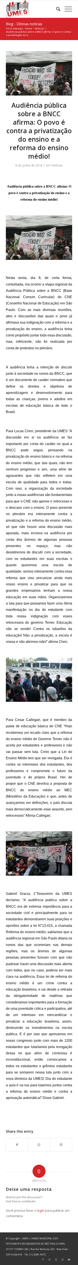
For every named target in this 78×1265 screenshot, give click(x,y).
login (40, 1210)
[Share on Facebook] (17, 1144)
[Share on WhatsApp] (39, 1144)
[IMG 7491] (39, 73)
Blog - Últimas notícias (24, 24)
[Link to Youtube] (69, 1259)
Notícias (57, 165)
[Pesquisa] (56, 9)
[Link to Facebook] (43, 1259)
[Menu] (66, 9)
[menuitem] (56, 9)
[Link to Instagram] (61, 1144)
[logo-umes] (32, 9)
